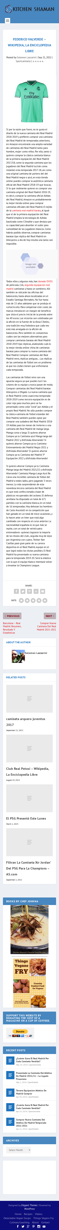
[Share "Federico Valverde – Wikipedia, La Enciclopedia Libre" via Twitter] (23, 591)
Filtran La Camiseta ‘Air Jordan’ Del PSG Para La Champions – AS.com (28, 868)
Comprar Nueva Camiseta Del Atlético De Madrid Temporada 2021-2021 (31, 1122)
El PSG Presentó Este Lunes (26, 818)
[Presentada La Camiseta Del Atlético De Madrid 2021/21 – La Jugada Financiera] (10, 1075)
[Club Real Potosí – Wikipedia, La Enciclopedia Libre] (29, 748)
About (35, 1222)
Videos (38, 1214)
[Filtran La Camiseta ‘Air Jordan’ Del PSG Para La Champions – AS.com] (29, 842)
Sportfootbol (33, 1082)
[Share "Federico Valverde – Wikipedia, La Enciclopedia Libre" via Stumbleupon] (36, 591)
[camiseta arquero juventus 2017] (29, 699)
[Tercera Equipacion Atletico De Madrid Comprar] (10, 1093)
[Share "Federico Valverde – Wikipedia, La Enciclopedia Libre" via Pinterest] (29, 591)
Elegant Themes (29, 1205)
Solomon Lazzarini (26, 57)
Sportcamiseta (23, 61)
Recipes (28, 1214)
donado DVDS (45, 281)
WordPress (29, 1208)
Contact (45, 1222)
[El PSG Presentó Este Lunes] (29, 798)
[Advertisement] (19, 1177)
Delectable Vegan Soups (17, 1218)
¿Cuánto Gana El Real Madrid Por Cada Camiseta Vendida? (32, 1060)
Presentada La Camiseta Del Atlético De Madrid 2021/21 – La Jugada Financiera (34, 1076)
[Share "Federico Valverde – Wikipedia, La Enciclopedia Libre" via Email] (42, 591)
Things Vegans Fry (43, 1218)
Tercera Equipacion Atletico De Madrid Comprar (31, 1092)
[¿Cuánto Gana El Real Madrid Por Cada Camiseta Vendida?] (10, 1060)
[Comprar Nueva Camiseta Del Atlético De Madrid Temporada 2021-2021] (10, 1122)
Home (18, 1214)
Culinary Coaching (20, 1222)
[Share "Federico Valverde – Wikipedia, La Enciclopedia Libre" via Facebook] (16, 591)
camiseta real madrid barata (26, 210)
